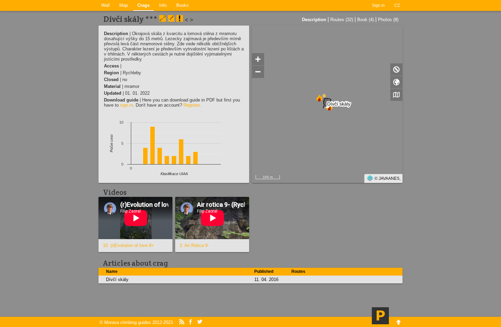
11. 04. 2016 (266, 279)
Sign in (378, 5)
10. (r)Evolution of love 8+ (128, 245)
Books (182, 5)
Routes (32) (341, 19)
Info (163, 5)
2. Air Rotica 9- (194, 245)
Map (123, 5)
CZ (397, 5)
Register (191, 105)
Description (314, 19)
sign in (126, 105)
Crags (143, 5)
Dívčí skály (117, 279)
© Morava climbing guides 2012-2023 (136, 322)
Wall (105, 5)
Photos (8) (388, 19)
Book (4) (365, 19)
